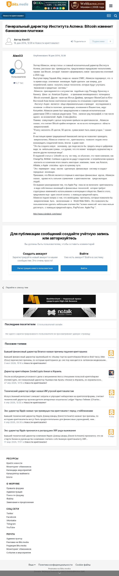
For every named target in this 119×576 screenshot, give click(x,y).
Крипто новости (14, 463)
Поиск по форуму (15, 495)
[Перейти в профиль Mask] (111, 372)
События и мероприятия (19, 552)
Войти (84, 268)
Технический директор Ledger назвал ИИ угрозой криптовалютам (39, 391)
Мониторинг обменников (19, 466)
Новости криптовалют (47, 43)
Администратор (14, 538)
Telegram (11, 524)
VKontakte (11, 520)
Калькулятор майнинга (18, 473)
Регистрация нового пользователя (35, 268)
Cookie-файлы (82, 564)
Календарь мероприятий (19, 470)
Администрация (14, 492)
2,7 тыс (19, 83)
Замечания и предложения (20, 502)
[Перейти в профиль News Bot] (111, 353)
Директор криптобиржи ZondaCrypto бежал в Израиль (33, 371)
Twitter (10, 513)
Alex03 (26, 39)
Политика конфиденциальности (55, 564)
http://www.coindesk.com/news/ (47, 214)
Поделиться (79, 41)
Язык (31, 564)
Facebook (11, 517)
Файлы (10, 498)
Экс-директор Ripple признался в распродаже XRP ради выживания (40, 430)
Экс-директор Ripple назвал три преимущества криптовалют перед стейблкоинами (48, 411)
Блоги (9, 477)
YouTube (11, 527)
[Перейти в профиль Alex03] (8, 41)
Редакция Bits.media (16, 545)
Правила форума (15, 488)
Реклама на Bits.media (18, 542)
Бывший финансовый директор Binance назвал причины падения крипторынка (45, 351)
